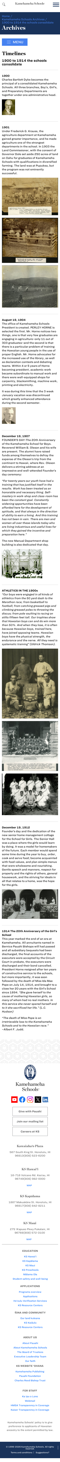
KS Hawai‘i (30, 1256)
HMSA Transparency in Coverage (30, 1405)
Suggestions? (42, 1452)
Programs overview (30, 1292)
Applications (30, 1296)
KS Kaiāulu (30, 1322)
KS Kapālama (30, 1261)
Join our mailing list (30, 1121)
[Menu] (55, 5)
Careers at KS (30, 1131)
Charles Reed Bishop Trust (30, 1380)
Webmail (30, 1401)
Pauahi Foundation (30, 1376)
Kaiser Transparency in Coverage (30, 1410)
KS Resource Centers (30, 1305)
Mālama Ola (30, 1274)
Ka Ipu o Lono (30, 1396)
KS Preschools (30, 1270)
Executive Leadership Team (30, 1356)
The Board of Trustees (30, 1352)
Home (6, 16)
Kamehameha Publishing (30, 1371)
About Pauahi (30, 1343)
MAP (29, 1185)
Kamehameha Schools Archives (23, 19)
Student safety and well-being (30, 1279)
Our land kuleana (30, 1318)
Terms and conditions (21, 1452)
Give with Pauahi (30, 1111)
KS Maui (30, 1265)
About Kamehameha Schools (30, 1347)
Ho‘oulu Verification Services (30, 1301)
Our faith (30, 1361)
